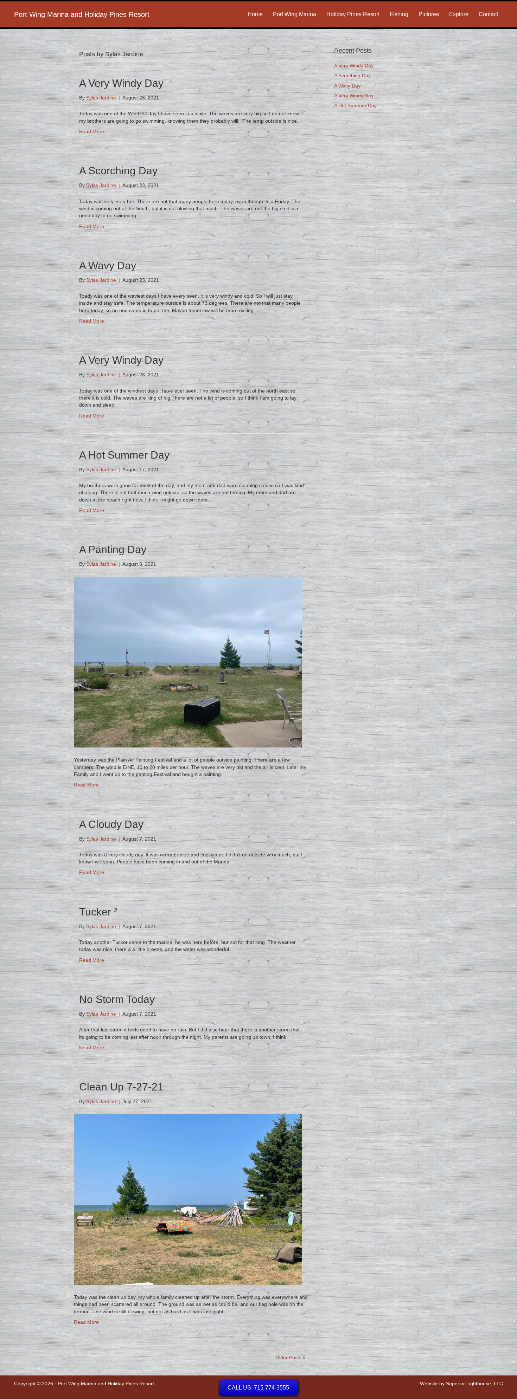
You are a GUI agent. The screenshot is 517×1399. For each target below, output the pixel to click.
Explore (458, 14)
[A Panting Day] (188, 662)
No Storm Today (117, 999)
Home (255, 14)
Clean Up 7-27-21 (121, 1087)
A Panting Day (112, 549)
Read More (91, 131)
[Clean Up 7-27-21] (188, 1199)
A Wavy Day (107, 265)
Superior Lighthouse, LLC (474, 1383)
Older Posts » (290, 1357)
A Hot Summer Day (124, 455)
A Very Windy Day (121, 83)
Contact (488, 14)
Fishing (399, 14)
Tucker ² (98, 912)
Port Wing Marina (294, 14)
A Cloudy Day (111, 824)
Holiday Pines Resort (352, 14)
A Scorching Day (118, 170)
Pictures (429, 14)
